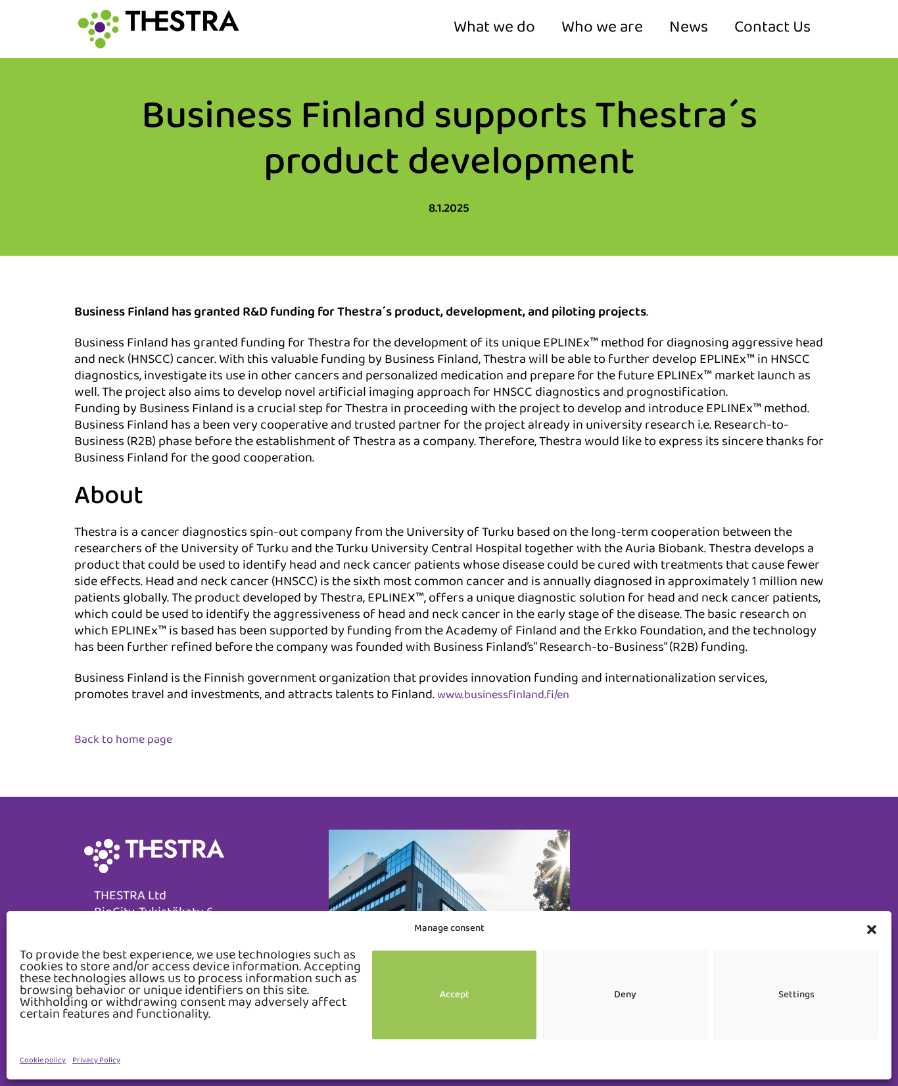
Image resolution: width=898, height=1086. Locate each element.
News (688, 28)
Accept (454, 995)
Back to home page (123, 741)
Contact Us (772, 28)
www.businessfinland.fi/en (503, 696)
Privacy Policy (96, 1061)
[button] (871, 929)
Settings (796, 995)
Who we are (602, 28)
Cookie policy (43, 1061)
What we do (494, 28)
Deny (625, 995)
